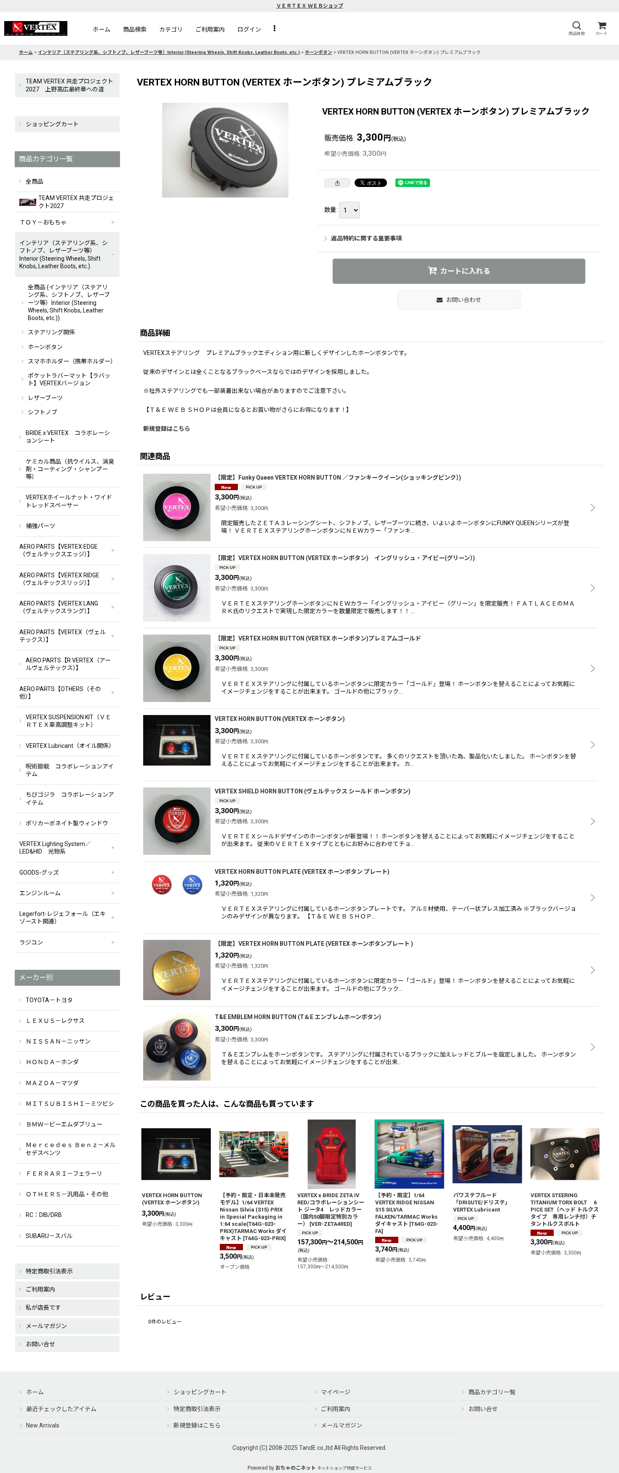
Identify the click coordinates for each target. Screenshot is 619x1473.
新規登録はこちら (166, 428)
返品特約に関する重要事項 (366, 238)
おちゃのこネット (295, 1468)
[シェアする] (337, 182)
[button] (576, 28)
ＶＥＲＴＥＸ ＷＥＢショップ (309, 6)
